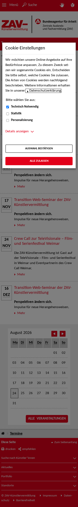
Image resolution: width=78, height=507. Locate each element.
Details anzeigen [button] (17, 131)
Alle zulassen (39, 161)
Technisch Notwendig (24, 106)
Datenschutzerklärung (45, 90)
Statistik (16, 113)
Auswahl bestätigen (39, 148)
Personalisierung (22, 120)
